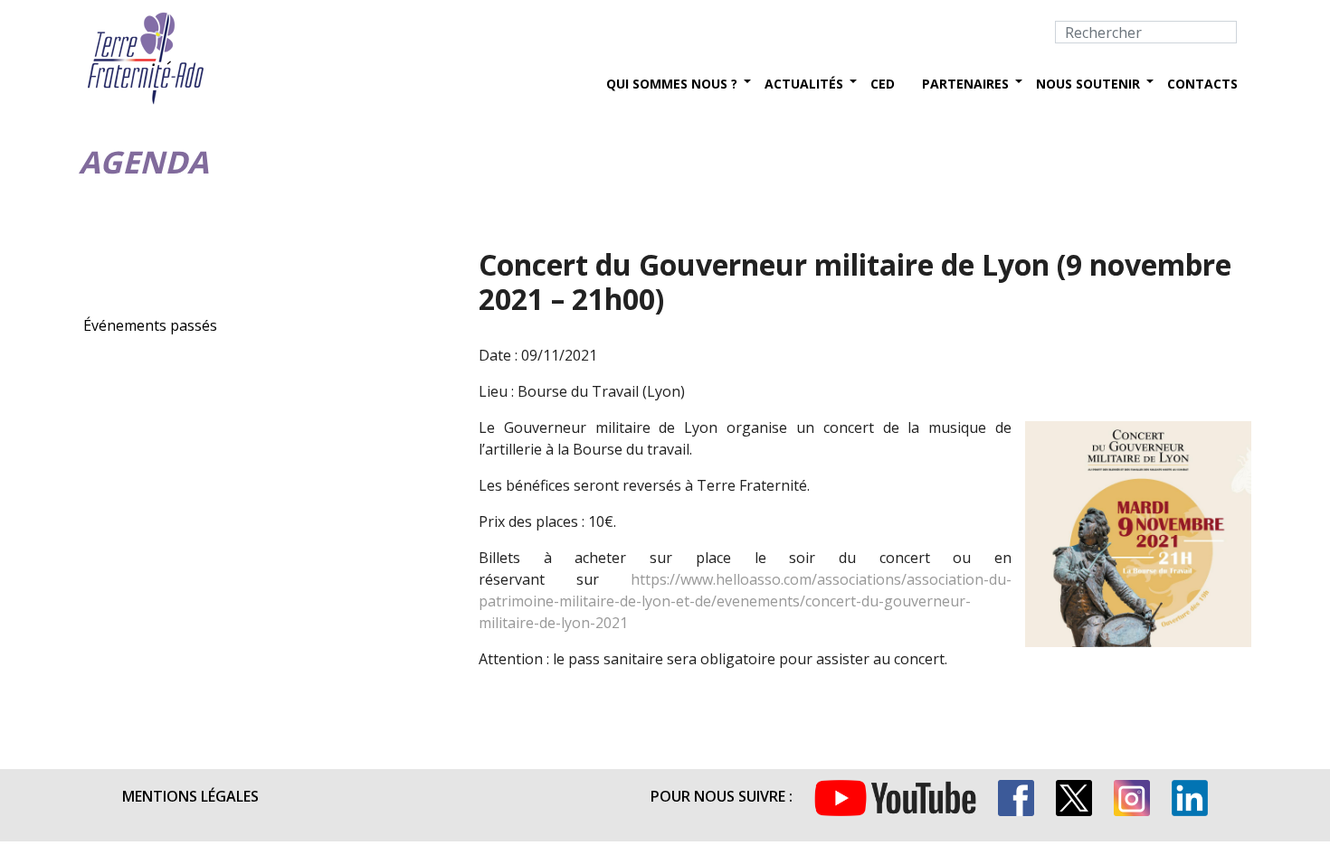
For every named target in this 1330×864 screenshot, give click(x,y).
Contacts (1202, 83)
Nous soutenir (1088, 83)
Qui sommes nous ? (671, 83)
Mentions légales (190, 796)
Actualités (804, 83)
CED (882, 83)
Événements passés (150, 325)
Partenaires (965, 83)
